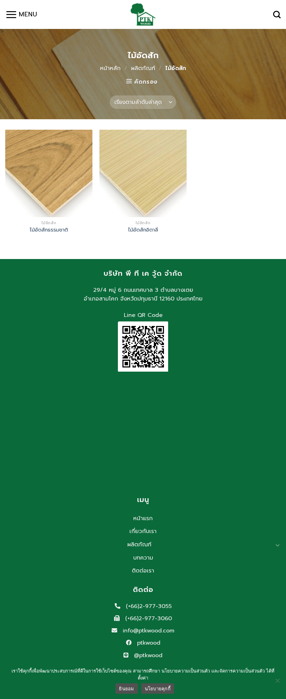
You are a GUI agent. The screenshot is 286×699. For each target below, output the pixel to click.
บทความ (143, 558)
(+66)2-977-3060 (147, 618)
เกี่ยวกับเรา (143, 531)
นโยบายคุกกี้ (158, 688)
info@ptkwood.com (147, 630)
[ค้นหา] (277, 15)
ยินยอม (126, 688)
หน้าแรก (143, 518)
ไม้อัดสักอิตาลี (143, 230)
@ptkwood (147, 655)
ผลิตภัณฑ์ (143, 68)
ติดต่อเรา (143, 571)
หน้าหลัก (110, 68)
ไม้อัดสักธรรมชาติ (49, 230)
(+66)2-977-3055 (148, 606)
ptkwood (147, 643)
